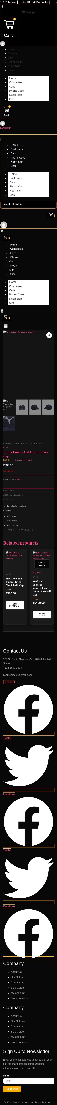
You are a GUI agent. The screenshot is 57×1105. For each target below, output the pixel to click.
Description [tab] (8, 490)
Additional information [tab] (13, 495)
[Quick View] (10, 599)
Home (11, 49)
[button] (28, 12)
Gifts (10, 70)
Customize (14, 53)
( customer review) (23, 460)
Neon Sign (14, 66)
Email (6, 1075)
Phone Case (15, 61)
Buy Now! (37, 573)
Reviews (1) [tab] (8, 499)
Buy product (15, 605)
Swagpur (5, 127)
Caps (11, 57)
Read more (42, 614)
